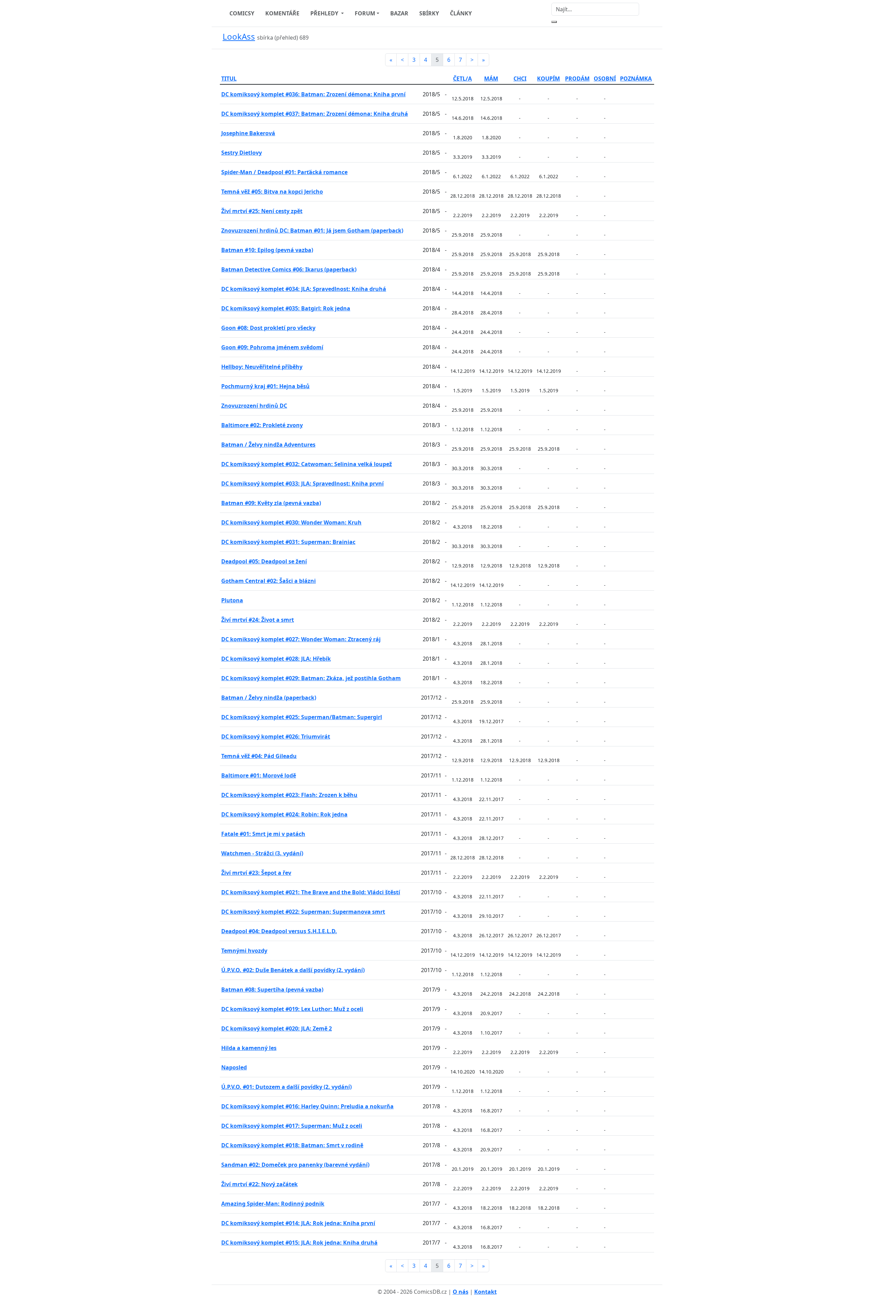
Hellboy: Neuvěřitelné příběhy (261, 366)
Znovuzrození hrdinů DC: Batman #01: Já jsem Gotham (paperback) (312, 230)
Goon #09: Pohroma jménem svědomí (272, 347)
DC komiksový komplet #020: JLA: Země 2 (276, 1028)
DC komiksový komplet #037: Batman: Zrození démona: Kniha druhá (314, 113)
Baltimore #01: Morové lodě (258, 775)
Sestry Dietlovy (241, 152)
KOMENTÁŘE (282, 13)
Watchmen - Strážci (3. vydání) (262, 853)
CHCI (519, 78)
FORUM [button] (365, 13)
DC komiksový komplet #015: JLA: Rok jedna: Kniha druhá (299, 1242)
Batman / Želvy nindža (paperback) (268, 697)
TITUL (229, 78)
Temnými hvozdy (244, 950)
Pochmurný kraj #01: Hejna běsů (265, 386)
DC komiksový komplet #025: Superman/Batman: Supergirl (301, 717)
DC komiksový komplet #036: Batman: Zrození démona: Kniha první (313, 94)
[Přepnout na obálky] (642, 38)
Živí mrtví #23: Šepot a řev (256, 873)
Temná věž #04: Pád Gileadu (259, 756)
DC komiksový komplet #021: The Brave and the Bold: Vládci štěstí (310, 892)
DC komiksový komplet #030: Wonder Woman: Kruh (291, 522)
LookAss (239, 36)
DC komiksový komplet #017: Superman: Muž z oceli (291, 1126)
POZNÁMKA (636, 78)
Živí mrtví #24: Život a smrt (257, 619)
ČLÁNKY (461, 13)
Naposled (234, 1067)
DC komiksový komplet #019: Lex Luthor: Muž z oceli (292, 1009)
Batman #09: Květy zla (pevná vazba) (271, 503)
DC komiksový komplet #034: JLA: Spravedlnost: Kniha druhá (303, 289)
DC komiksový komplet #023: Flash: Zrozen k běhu (289, 795)
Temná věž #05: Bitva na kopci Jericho (272, 191)
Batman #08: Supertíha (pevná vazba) (272, 989)
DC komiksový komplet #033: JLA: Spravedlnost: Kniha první (302, 483)
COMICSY (241, 13)
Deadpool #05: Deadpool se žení (264, 561)
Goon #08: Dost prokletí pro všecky (268, 328)
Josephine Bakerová (248, 133)
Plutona (232, 600)
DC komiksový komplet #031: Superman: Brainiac (288, 542)
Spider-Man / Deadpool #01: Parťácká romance (284, 172)
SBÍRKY (429, 13)
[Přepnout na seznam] (650, 38)
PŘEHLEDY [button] (325, 13)
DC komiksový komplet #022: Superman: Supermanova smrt (303, 911)
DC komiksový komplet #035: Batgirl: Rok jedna (285, 308)
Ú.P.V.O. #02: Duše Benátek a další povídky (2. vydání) (293, 970)
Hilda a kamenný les (249, 1048)
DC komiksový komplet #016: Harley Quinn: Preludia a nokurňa (307, 1106)
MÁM (491, 78)
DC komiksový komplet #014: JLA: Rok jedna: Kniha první (298, 1223)
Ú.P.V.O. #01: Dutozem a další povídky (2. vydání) (286, 1087)
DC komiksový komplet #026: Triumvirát (275, 736)
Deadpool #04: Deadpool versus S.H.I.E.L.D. (279, 931)
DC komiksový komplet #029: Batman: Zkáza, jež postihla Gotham (311, 678)
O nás (460, 1291)
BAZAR (399, 13)
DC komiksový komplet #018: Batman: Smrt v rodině (292, 1145)
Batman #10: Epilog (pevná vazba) (267, 250)
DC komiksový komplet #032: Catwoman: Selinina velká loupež (306, 464)
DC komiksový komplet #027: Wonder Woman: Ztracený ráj (301, 639)
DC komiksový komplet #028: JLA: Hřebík (276, 658)
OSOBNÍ (605, 78)
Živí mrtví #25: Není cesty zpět (261, 211)
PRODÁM (577, 78)
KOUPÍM (548, 78)
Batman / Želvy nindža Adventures (268, 444)
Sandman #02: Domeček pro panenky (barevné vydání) (295, 1164)
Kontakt (485, 1291)
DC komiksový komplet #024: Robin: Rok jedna (284, 814)
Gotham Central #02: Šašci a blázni (268, 581)
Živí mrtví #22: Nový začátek (259, 1184)
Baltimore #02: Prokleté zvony (262, 425)
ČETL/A (462, 78)
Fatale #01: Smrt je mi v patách (263, 834)
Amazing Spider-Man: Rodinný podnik (272, 1203)
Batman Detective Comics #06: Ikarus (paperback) (288, 269)
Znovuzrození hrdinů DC (254, 405)
